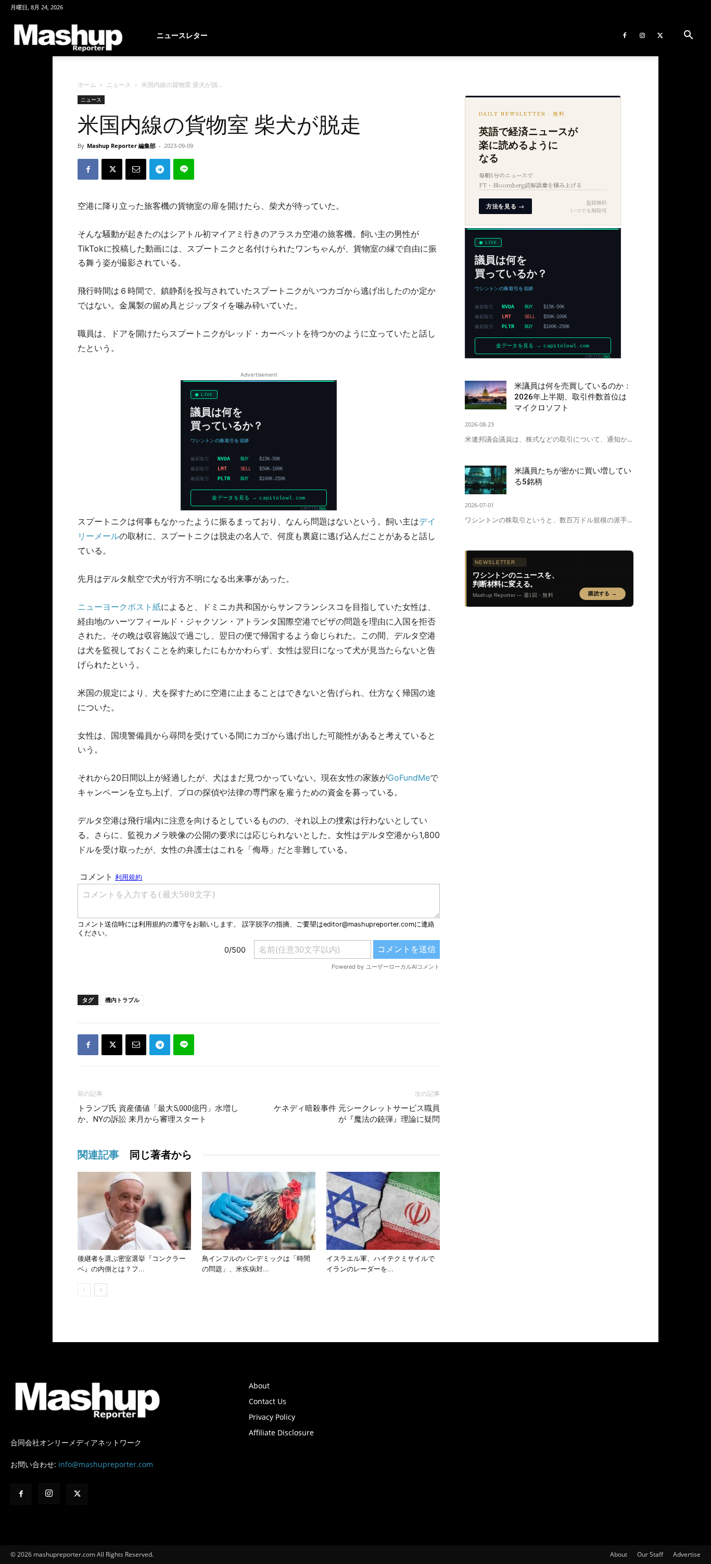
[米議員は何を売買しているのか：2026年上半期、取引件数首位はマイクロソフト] (485, 395)
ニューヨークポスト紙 (119, 607)
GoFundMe (409, 777)
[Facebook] (624, 35)
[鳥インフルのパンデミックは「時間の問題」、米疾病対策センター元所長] (258, 1211)
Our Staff (650, 1554)
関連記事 (98, 1154)
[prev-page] (84, 1289)
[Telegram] (159, 169)
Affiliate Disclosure (281, 1432)
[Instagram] (642, 35)
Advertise (687, 1554)
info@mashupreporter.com (105, 1464)
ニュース (118, 84)
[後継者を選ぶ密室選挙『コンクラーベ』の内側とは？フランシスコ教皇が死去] (134, 1211)
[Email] (135, 169)
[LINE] (183, 169)
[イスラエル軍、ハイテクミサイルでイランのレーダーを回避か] (383, 1211)
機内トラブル (122, 1000)
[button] (688, 36)
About (259, 1386)
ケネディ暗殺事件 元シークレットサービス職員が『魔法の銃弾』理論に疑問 (357, 1114)
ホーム (87, 84)
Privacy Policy (272, 1417)
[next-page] (100, 1289)
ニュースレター (182, 35)
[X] (660, 35)
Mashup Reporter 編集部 (121, 145)
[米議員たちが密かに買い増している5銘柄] (485, 480)
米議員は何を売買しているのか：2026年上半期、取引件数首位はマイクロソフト (572, 396)
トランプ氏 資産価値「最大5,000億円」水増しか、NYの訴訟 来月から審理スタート (158, 1114)
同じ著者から (161, 1154)
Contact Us (267, 1401)
